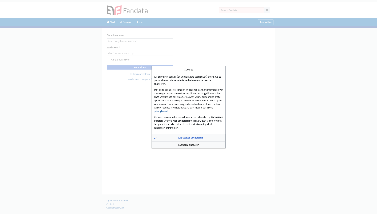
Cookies (188, 69)
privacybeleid (161, 111)
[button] (188, 137)
